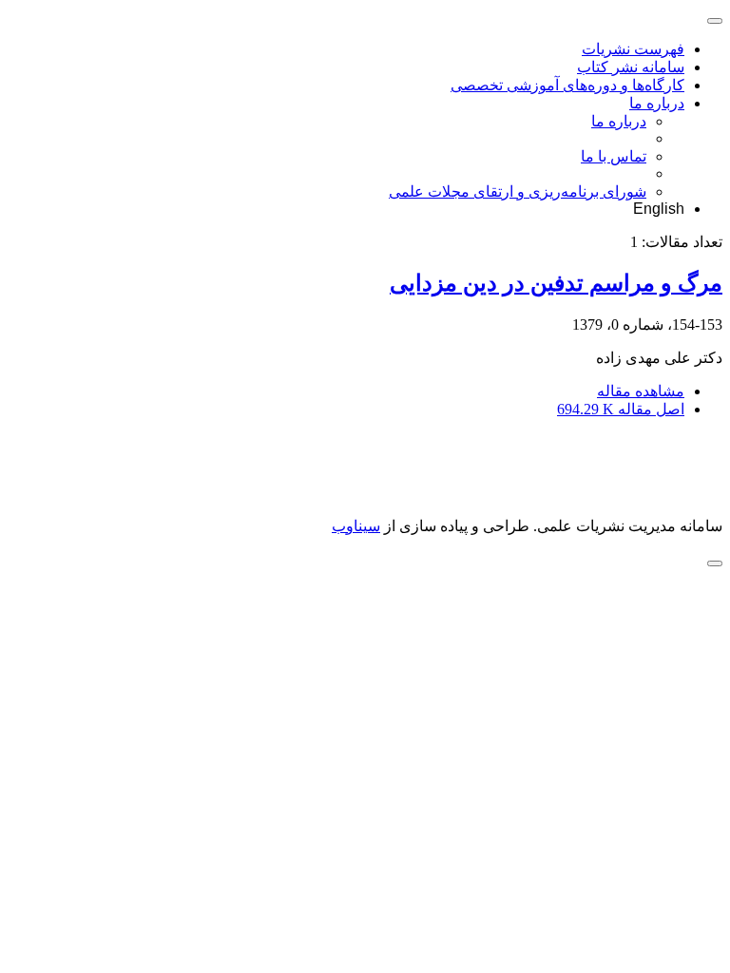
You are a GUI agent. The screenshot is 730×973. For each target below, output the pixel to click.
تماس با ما (613, 156)
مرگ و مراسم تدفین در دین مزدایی (556, 283)
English (658, 208)
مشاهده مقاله (640, 391)
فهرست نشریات (633, 49)
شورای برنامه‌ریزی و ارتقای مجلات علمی (517, 191)
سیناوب (356, 526)
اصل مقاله (620, 409)
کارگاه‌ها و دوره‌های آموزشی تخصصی (567, 85)
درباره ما (656, 103)
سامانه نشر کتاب (630, 67)
